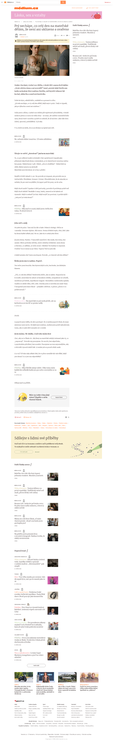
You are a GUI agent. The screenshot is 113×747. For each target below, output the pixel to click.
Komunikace (62, 427)
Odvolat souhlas (86, 734)
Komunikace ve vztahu (52, 427)
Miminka (25, 427)
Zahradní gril (80, 723)
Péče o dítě (58, 425)
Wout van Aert (32, 715)
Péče (63, 425)
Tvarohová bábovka (61, 713)
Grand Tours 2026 (33, 717)
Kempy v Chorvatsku (76, 706)
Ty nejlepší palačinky (62, 706)
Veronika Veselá (20, 604)
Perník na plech (61, 717)
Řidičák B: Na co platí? (90, 713)
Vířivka (85, 723)
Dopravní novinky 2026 (90, 710)
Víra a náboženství (21, 653)
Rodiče (24, 425)
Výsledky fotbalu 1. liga (48, 708)
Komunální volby (18, 717)
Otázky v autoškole (89, 715)
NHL (44, 717)
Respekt (45, 425)
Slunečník (55, 723)
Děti (40, 425)
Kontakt (57, 734)
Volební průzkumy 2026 (20, 708)
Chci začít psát (93, 8)
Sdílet (64, 35)
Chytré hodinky (80, 725)
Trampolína (49, 723)
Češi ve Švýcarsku (75, 713)
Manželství (36, 427)
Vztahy (42, 427)
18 (68, 35)
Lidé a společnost (21, 592)
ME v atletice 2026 (47, 713)
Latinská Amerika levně (77, 715)
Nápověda (51, 734)
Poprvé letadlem (75, 708)
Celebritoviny (19, 634)
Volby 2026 (17, 706)
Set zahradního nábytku (70, 723)
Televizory (73, 725)
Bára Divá (22, 34)
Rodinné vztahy (63, 423)
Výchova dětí (17, 427)
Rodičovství (17, 425)
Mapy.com (40, 721)
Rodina (55, 423)
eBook (57, 35)
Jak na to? (37, 451)
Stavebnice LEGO (43, 725)
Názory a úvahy (20, 622)
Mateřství (49, 423)
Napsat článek (58, 397)
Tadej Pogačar (32, 713)
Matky (39, 423)
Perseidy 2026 (57, 721)
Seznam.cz (107, 2)
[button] (41, 60)
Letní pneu (60, 725)
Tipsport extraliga (47, 710)
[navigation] (2, 2)
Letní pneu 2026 (89, 706)
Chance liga (46, 706)
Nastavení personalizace (56, 736)
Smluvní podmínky (41, 734)
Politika (17, 607)
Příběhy (17, 209)
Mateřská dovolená (31, 423)
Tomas (16, 574)
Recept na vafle (61, 715)
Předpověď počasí (48, 721)
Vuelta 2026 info (32, 706)
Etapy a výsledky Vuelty (34, 708)
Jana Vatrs (18, 619)
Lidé (28, 425)
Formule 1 (45, 715)
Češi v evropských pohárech (76, 721)
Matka (44, 423)
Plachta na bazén (40, 723)
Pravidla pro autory (75, 734)
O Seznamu (31, 734)
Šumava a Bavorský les (76, 710)
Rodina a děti (19, 301)
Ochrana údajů (64, 734)
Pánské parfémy (89, 725)
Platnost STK (88, 717)
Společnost (34, 425)
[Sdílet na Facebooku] (66, 417)
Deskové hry (67, 725)
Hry (15, 577)
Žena (30, 427)
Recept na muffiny (61, 708)
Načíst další (36, 665)
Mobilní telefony (34, 725)
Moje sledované (77, 8)
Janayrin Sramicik (20, 556)
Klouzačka (60, 723)
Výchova (50, 425)
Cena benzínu (65, 721)
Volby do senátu (18, 715)
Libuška (17, 589)
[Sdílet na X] (68, 417)
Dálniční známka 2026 (90, 708)
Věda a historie (78, 42)
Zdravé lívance (60, 710)
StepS (16, 650)
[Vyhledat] (63, 2)
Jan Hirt (31, 710)
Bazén (33, 723)
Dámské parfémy (53, 725)
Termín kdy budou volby (20, 713)
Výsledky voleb (18, 710)
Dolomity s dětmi (75, 717)
